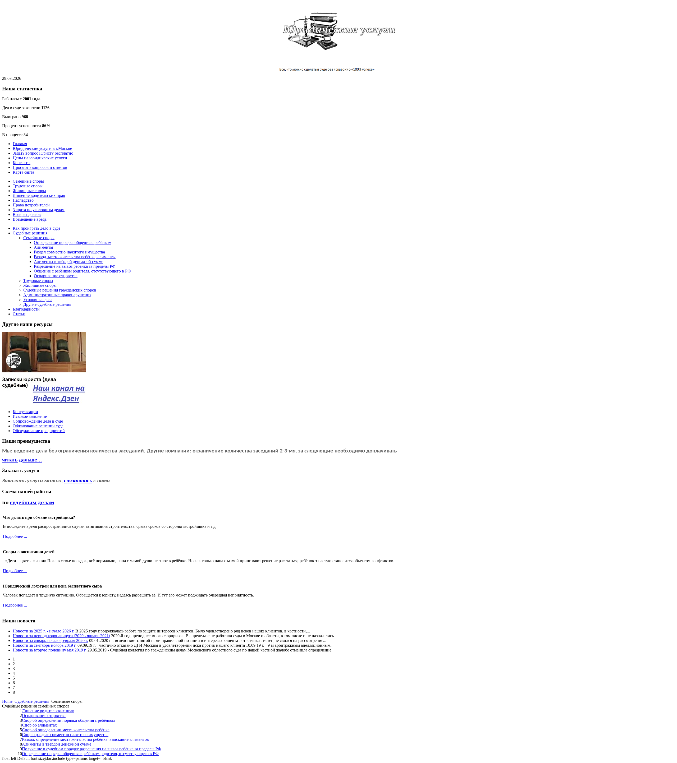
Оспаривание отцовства (44, 715)
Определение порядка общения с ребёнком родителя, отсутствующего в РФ (90, 753)
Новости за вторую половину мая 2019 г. (49, 650)
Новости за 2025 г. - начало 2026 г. (43, 631)
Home (7, 701)
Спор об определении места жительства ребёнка (65, 730)
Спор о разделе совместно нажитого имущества (65, 734)
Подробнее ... (15, 536)
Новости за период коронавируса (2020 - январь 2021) (61, 635)
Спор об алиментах (39, 725)
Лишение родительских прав (48, 711)
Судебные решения (32, 701)
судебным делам (32, 502)
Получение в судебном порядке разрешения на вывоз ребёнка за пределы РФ (91, 749)
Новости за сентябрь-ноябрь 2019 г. (44, 645)
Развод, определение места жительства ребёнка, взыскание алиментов (85, 739)
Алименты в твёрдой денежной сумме (56, 744)
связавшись (78, 481)
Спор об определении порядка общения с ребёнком (68, 720)
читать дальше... (22, 460)
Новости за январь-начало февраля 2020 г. (50, 640)
